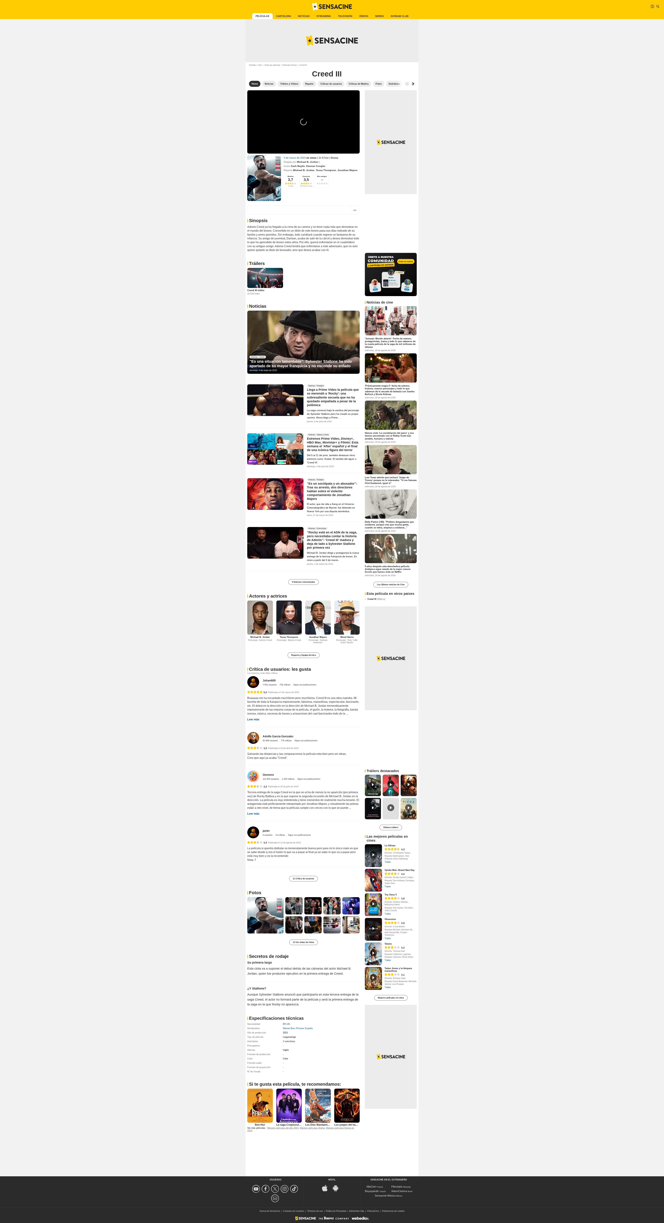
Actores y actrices (268, 596)
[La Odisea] (373, 855)
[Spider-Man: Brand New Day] (373, 880)
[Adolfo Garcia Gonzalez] (253, 738)
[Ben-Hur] (260, 1106)
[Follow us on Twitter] (275, 1189)
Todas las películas (272, 65)
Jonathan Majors (347, 170)
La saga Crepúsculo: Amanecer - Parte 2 (300, 1124)
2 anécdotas (289, 1041)
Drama (334, 157)
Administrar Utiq (356, 1211)
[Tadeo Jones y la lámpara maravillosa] (373, 978)
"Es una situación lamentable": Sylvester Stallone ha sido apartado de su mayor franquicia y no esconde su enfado (301, 363)
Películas (262, 16)
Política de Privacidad (336, 1211)
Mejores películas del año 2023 (282, 1128)
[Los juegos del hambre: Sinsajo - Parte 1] (347, 1106)
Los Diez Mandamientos (319, 1124)
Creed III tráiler (255, 290)
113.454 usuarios (271, 779)
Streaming (323, 16)
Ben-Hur (260, 1124)
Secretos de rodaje (269, 956)
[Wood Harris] (347, 618)
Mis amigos (322, 176)
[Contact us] (275, 1198)
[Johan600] (253, 682)
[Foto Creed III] (265, 915)
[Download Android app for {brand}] (337, 1187)
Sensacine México (385, 1195)
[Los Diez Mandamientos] (318, 1106)
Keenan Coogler (315, 166)
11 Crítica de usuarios (303, 878)
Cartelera (283, 16)
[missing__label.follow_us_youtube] (256, 1189)
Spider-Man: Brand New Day (399, 870)
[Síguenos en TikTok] (294, 1189)
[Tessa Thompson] (289, 618)
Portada (252, 65)
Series (379, 16)
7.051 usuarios (270, 685)
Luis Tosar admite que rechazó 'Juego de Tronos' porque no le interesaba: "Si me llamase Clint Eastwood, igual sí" (391, 480)
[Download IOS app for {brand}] (327, 1187)
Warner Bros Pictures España (298, 1028)
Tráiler (388, 862)
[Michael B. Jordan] (260, 618)
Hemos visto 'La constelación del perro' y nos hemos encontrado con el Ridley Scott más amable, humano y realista (389, 436)
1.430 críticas (288, 779)
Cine (260, 65)
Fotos (255, 892)
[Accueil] (332, 6)
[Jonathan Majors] (318, 618)
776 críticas (286, 740)
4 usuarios (268, 835)
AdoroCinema (399, 1191)
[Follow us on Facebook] (266, 1189)
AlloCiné (371, 1186)
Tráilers (257, 263)
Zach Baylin (298, 166)
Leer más (253, 719)
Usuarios (306, 176)
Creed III (376, 599)
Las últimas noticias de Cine (391, 584)
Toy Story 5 (391, 894)
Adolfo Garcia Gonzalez (278, 736)
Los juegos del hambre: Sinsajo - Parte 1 (358, 1124)
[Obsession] (373, 929)
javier (266, 830)
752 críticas (285, 685)
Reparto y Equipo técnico (303, 655)
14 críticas (280, 835)
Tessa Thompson (326, 170)
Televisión (345, 16)
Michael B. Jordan (307, 162)
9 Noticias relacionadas (303, 582)
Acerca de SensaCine (270, 1211)
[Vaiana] (373, 953)
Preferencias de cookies (393, 1211)
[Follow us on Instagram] (285, 1189)
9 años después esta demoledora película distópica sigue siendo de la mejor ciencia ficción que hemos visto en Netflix (387, 569)
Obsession (390, 919)
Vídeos (363, 16)
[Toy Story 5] (373, 904)
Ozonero (268, 774)
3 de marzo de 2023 (295, 157)
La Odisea (390, 845)
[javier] (253, 832)
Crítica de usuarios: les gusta (280, 669)
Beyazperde (372, 1191)
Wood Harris (347, 637)
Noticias (304, 16)
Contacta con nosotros (293, 1211)
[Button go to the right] (413, 84)
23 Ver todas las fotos (303, 942)
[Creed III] (264, 178)
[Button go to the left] (407, 84)
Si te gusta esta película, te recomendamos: (295, 1084)
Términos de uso (315, 1211)
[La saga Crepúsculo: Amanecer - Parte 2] (289, 1106)
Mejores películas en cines (391, 998)
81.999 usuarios (270, 740)
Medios (291, 176)
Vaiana (388, 943)
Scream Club (399, 16)
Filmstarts (397, 1186)
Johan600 (269, 680)
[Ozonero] (253, 776)
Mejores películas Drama (312, 1128)
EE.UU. (286, 1024)
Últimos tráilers (390, 827)
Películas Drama (290, 65)
